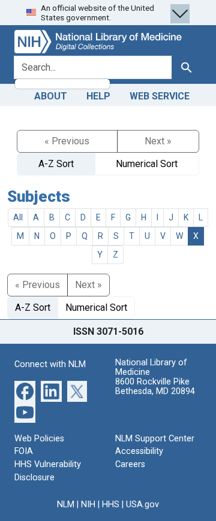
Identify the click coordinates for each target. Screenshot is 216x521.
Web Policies (39, 439)
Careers (130, 464)
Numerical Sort (147, 163)
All (18, 217)
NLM (65, 504)
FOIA (23, 451)
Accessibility (139, 451)
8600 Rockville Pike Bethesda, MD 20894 (155, 386)
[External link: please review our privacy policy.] (24, 390)
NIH (88, 504)
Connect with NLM (50, 364)
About (50, 96)
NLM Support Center (154, 439)
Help (98, 96)
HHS (110, 504)
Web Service (160, 96)
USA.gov (142, 504)
